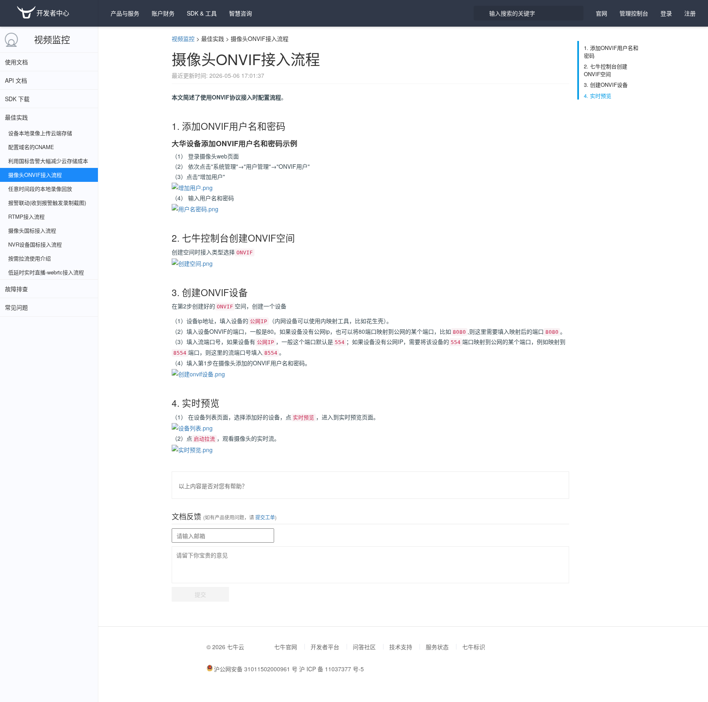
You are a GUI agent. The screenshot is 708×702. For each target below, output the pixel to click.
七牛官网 (285, 647)
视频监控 (52, 39)
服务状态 (437, 647)
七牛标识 (473, 647)
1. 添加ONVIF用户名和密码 (611, 51)
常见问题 (16, 307)
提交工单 (264, 517)
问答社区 (364, 647)
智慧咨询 (240, 13)
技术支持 (400, 647)
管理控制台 (634, 13)
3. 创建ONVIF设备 (606, 84)
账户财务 (163, 13)
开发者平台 (325, 647)
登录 (666, 13)
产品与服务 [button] (125, 13)
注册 (690, 13)
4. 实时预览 (597, 96)
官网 (601, 13)
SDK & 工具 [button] (202, 13)
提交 (200, 594)
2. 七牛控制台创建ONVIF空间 (605, 70)
